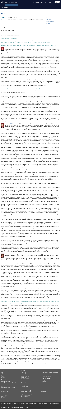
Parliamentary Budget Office (26, 395)
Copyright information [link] (15, 407)
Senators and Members (24, 5)
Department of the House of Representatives (29, 392)
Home (2, 5)
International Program (25, 378)
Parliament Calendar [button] (35, 2)
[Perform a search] (59, 2)
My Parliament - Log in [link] (5, 391)
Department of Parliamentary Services (28, 394)
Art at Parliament (44, 382)
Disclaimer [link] (22, 407)
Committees (43, 391)
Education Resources (25, 376)
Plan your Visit (44, 383)
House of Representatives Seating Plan (8, 387)
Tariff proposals (24, 385)
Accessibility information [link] (5, 407)
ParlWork (49, 2)
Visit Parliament (5, 7)
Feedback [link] (26, 407)
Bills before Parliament (25, 382)
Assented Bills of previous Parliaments (28, 383)
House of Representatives (5, 381)
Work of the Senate (4, 373)
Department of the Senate (26, 391)
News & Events (35, 5)
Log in (54, 2)
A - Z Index (3, 397)
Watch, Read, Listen (24, 373)
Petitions (43, 373)
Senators (2, 376)
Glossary (2, 398)
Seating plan (3, 377)
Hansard (16, 11)
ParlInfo (45, 2)
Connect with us (44, 375)
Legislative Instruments (25, 386)
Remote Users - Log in (5, 392)
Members (2, 386)
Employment (3, 396)
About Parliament (45, 5)
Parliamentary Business (10, 5)
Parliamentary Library (25, 377)
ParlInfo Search (4, 394)
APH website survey (4, 395)
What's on (43, 380)
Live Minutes (3, 385)
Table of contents (7, 14)
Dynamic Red (3, 375)
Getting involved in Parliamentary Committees (50, 372)
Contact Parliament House (46, 376)
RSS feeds (3, 400)
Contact (41, 2)
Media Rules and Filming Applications (48, 385)
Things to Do (44, 381)
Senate (2, 372)
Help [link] (30, 407)
